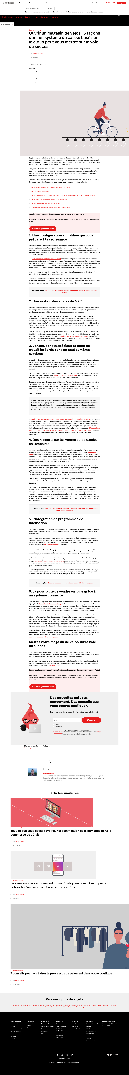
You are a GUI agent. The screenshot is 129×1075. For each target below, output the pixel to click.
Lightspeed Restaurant (30, 1022)
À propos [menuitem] (86, 3)
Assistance (44, 1029)
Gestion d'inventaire (65, 1005)
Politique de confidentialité (71, 1062)
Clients (88, 1029)
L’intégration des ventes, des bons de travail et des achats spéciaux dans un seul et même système (63, 195)
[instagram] (62, 1054)
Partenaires (75, 1021)
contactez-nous (54, 665)
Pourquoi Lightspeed (92, 1024)
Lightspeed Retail (16, 1021)
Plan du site (60, 1062)
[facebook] (57, 1054)
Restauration (19, 17)
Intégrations (75, 1026)
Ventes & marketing (78, 1007)
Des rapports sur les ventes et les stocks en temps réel (49, 199)
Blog (57, 1024)
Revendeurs (75, 1024)
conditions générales (58, 731)
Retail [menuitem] (30, 3)
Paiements (112, 1005)
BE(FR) (53, 1062)
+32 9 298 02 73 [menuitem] (110, 3)
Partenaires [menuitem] (49, 3)
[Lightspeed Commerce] (8, 2)
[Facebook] (36, 72)
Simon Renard (38, 54)
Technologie (28, 748)
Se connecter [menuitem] (100, 3)
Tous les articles (7, 17)
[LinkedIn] (36, 85)
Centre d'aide (45, 1031)
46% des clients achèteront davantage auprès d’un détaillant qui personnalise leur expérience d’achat (64, 429)
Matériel (13, 1026)
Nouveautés (105, 1005)
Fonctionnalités (15, 1024)
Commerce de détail (31, 17)
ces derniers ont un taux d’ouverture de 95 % (49, 562)
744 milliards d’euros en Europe (50, 604)
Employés (16, 1005)
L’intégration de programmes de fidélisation (45, 203)
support (61, 1007)
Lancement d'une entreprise (92, 1005)
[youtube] (71, 1054)
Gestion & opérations (52, 1005)
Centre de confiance (91, 1041)
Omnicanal (13, 1036)
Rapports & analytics (52, 1007)
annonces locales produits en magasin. (43, 637)
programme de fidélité (52, 545)
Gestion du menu (77, 1005)
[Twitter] (36, 79)
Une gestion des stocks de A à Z (41, 191)
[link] (110, 3)
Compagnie (54, 17)
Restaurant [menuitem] (22, 3)
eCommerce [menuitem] (39, 3)
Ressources (59, 1021)
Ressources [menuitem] (76, 3)
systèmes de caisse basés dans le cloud (46, 259)
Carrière (88, 1026)
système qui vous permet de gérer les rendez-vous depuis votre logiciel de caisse (60, 419)
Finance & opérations (38, 1005)
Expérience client (25, 1005)
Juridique (88, 1038)
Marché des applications (47, 1026)
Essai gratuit (121, 3)
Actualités (89, 1036)
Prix (12, 1034)
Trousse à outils (76, 1029)
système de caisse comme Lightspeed (74, 336)
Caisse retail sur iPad (16, 1029)
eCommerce (44, 17)
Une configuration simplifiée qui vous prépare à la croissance (51, 187)
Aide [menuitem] (92, 3)
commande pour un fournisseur (65, 375)
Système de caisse (16, 1031)
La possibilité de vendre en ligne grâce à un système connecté (51, 208)
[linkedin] (66, 1054)
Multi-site (13, 1039)
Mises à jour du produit (47, 1024)
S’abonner (91, 720)
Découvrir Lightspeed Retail (43, 229)
